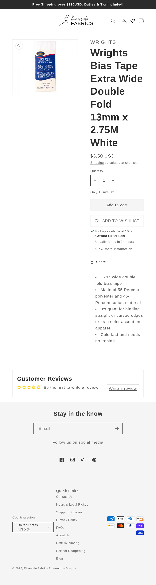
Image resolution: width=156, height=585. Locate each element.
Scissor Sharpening (70, 551)
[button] (14, 20)
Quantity (96, 171)
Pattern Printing (67, 543)
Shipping (97, 162)
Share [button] (101, 262)
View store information (113, 249)
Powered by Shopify (62, 568)
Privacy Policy (66, 520)
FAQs (60, 527)
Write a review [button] (123, 388)
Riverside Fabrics (36, 568)
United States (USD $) (28, 527)
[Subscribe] (116, 428)
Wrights (103, 42)
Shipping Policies (69, 512)
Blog (59, 558)
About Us (63, 535)
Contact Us (64, 496)
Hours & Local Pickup (72, 504)
